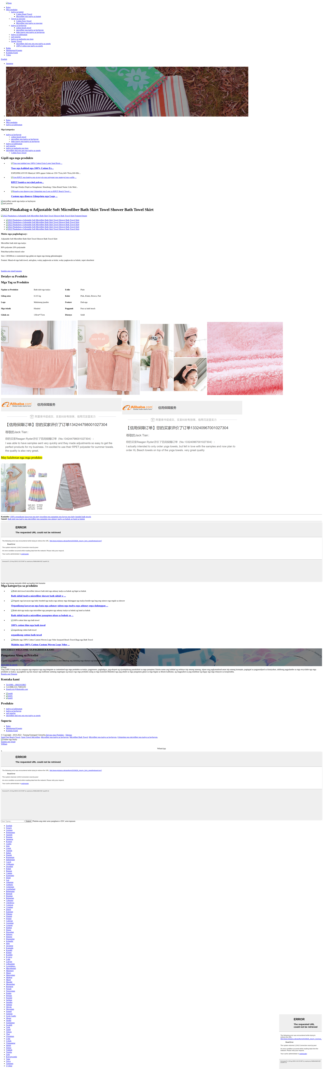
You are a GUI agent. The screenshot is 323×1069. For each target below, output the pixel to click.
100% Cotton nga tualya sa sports (29, 46)
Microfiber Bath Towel (79, 737)
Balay (8, 7)
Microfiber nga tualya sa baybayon (55, 737)
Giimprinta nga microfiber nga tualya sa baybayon (137, 737)
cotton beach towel (23, 28)
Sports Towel (16, 41)
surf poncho (16, 37)
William (4, 744)
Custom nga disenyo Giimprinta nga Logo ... (34, 196)
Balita (8, 48)
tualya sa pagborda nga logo (22, 39)
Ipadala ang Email (8, 742)
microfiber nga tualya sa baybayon (30, 30)
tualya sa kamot (17, 12)
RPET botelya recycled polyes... (27, 182)
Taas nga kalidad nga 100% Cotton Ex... (32, 168)
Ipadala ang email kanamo (11, 271)
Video (8, 55)
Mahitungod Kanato (14, 50)
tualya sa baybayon (18, 25)
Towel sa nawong (18, 19)
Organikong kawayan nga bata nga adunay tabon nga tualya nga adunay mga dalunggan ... (59, 605)
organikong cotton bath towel (26, 635)
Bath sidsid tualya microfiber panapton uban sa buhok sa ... (42, 615)
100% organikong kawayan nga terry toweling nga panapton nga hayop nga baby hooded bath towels (50, 517)
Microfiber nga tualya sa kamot (28, 16)
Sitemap (68, 735)
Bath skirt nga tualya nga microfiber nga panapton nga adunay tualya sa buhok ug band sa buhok (46, 519)
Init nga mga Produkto (55, 735)
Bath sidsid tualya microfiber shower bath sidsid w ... (38, 596)
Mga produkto (11, 10)
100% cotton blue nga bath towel (28, 625)
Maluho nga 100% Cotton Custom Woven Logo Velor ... (40, 644)
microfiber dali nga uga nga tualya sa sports (33, 44)
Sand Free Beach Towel (10, 737)
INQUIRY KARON (9, 665)
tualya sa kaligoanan (19, 34)
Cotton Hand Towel (24, 14)
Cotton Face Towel (23, 21)
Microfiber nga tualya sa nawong (29, 23)
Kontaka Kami (12, 53)
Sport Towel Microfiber (30, 737)
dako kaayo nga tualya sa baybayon (30, 32)
